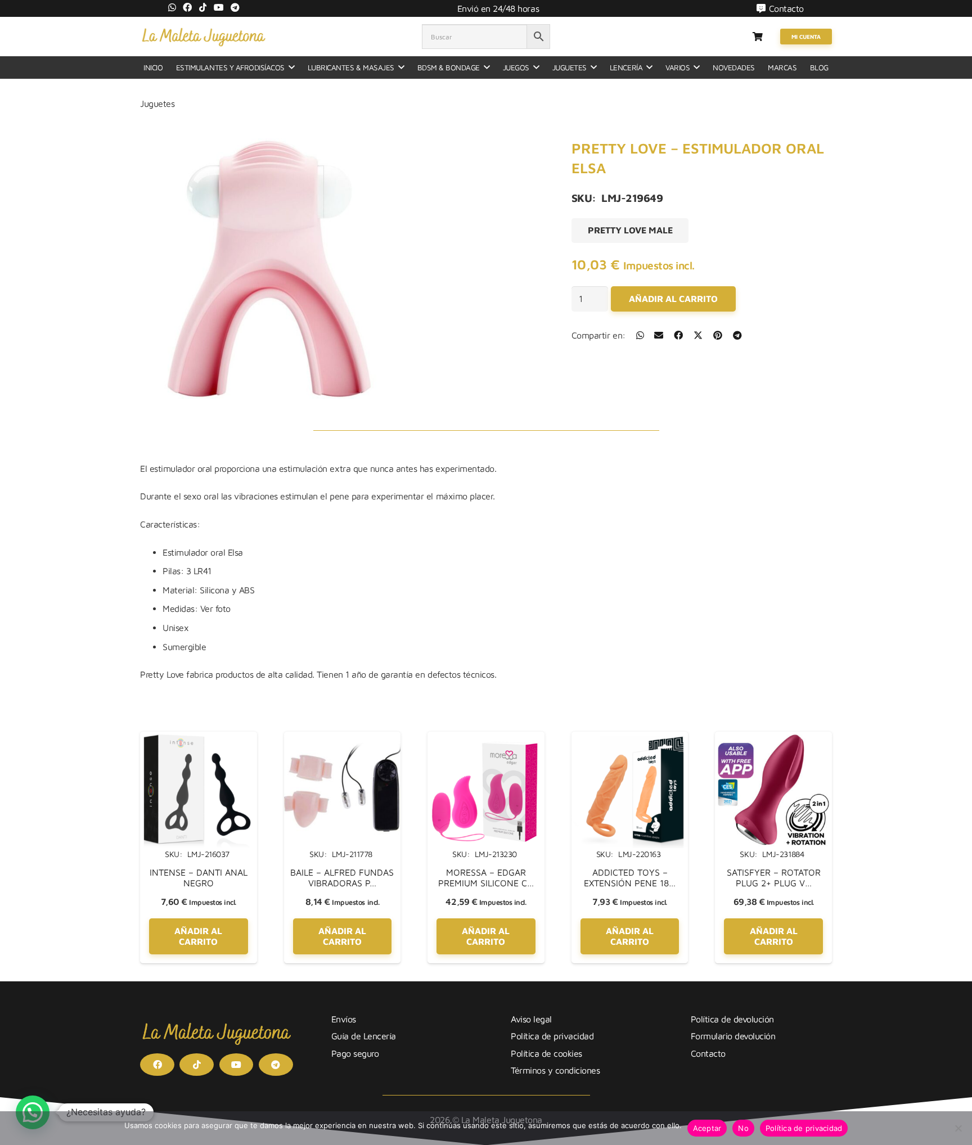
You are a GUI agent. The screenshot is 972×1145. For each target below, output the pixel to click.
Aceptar (707, 1128)
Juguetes (157, 103)
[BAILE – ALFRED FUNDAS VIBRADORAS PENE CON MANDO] (342, 738)
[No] (958, 1128)
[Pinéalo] (717, 335)
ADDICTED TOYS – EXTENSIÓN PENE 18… (630, 877)
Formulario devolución (733, 1036)
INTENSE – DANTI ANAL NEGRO (199, 877)
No (743, 1128)
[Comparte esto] (640, 335)
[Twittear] (698, 335)
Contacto (708, 1053)
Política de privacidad (552, 1036)
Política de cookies (546, 1053)
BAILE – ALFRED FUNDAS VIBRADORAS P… (342, 877)
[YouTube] (219, 7)
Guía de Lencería (363, 1036)
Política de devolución (732, 1019)
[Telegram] (235, 7)
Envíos (343, 1019)
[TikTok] (203, 7)
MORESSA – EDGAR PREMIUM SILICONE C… (486, 877)
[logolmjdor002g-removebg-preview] (203, 36)
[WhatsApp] (172, 7)
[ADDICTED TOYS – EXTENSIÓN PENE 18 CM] (630, 738)
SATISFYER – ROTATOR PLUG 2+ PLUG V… (774, 877)
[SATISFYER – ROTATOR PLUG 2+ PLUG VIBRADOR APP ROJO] (773, 738)
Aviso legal (531, 1019)
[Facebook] (187, 7)
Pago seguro (355, 1053)
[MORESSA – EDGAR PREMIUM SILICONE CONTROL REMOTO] (486, 738)
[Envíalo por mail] (658, 335)
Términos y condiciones (555, 1070)
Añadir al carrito (673, 299)
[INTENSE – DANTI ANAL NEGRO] (198, 738)
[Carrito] (757, 36)
